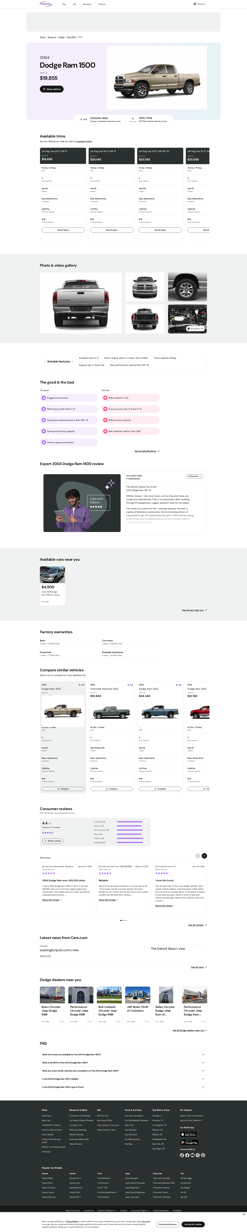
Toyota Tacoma (48, 1187)
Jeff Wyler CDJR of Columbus (137, 1009)
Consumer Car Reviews (79, 1115)
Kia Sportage (186, 1178)
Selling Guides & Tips (106, 1130)
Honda (72, 1173)
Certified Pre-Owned (51, 1125)
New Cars (46, 1120)
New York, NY (158, 1144)
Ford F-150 (102, 1187)
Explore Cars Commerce (191, 1115)
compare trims (84, 141)
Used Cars (46, 1115)
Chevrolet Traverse (161, 1187)
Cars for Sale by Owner (52, 1130)
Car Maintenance (132, 1139)
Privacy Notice (72, 1221)
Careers (123, 1210)
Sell (74, 4)
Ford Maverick (103, 1178)
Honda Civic (75, 1183)
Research (87, 4)
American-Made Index (79, 1139)
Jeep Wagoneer (132, 1187)
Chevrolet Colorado (161, 1197)
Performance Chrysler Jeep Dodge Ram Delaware (193, 1010)
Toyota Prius (47, 1183)
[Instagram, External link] (198, 1155)
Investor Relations (106, 1210)
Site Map (128, 1144)
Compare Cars (75, 1125)
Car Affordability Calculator (137, 1120)
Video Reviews (75, 1144)
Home (42, 37)
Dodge (61, 37)
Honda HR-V (75, 1197)
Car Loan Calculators (134, 1115)
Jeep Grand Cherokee (135, 1183)
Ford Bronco (103, 1183)
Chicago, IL (157, 1115)
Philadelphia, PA (159, 1139)
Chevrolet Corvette (161, 1178)
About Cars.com (73, 1210)
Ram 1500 (71, 37)
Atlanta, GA (157, 1134)
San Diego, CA (158, 1148)
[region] (123, 1222)
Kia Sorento (186, 1183)
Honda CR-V (75, 1178)
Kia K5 (183, 1192)
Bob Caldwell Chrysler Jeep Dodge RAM (107, 1010)
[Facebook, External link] (187, 1155)
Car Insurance (131, 1134)
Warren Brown (134, 478)
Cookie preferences (167, 1224)
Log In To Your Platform (190, 1120)
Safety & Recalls (76, 1134)
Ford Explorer (103, 1197)
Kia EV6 (184, 1197)
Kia (182, 1173)
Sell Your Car (102, 1115)
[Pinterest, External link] (203, 1155)
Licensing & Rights (139, 1210)
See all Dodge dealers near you (188, 1030)
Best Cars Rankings (77, 1130)
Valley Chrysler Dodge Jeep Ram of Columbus (165, 1010)
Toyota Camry (48, 1192)
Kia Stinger (185, 1187)
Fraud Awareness (161, 1210)
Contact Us (89, 1210)
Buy (64, 4)
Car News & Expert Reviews (81, 1120)
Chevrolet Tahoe (160, 1192)
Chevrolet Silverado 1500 (164, 1183)
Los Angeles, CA (159, 1125)
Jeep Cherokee (132, 1197)
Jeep (127, 1173)
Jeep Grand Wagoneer (135, 1192)
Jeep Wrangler (131, 1178)
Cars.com (146, 1221)
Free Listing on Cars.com (108, 1125)
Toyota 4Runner (49, 1197)
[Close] (244, 1214)
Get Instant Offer (104, 1120)
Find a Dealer (48, 1134)
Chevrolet (157, 1173)
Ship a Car (129, 1125)
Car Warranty (130, 1130)
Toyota (45, 1173)
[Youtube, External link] (193, 1155)
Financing (46, 1151)
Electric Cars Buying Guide (53, 1147)
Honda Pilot (75, 1192)
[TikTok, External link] (182, 1155)
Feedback (177, 1210)
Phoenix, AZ (157, 1130)
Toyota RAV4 (47, 1178)
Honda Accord (76, 1187)
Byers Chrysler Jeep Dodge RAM (51, 1010)
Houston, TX (157, 1120)
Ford (99, 1173)
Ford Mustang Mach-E (107, 1192)
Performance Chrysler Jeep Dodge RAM (79, 1010)
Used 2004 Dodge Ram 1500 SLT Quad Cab (50, 593)
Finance (101, 4)
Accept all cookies (193, 1224)
